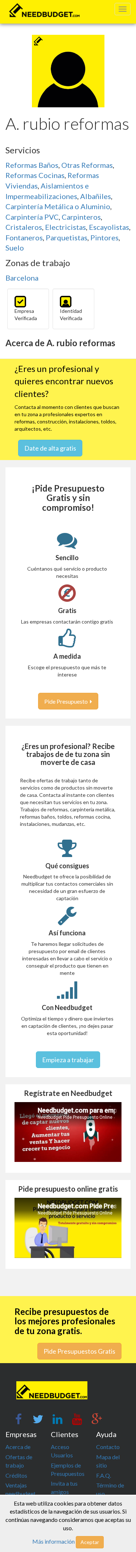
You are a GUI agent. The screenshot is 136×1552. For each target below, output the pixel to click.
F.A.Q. (103, 1475)
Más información (53, 1541)
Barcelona (21, 277)
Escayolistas (109, 227)
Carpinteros (81, 216)
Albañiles (95, 196)
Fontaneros (24, 237)
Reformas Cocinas (35, 175)
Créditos (16, 1475)
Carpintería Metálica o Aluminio (57, 206)
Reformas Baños (31, 165)
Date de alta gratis (50, 448)
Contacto (108, 1446)
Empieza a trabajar (68, 1060)
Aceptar (90, 1542)
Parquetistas (66, 237)
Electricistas (65, 227)
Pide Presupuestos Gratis (79, 1351)
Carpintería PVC (32, 216)
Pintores (104, 237)
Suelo (14, 247)
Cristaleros (23, 227)
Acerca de (17, 1446)
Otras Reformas (87, 165)
